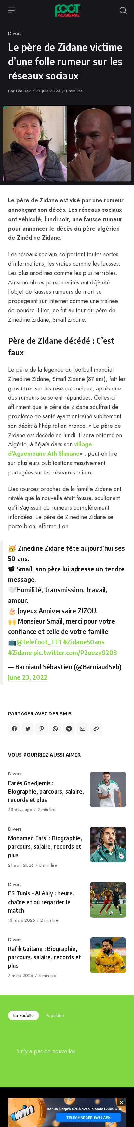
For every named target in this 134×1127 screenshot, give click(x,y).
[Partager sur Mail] (82, 729)
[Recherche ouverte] (122, 10)
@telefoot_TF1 (38, 642)
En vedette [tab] (23, 1015)
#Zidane (20, 652)
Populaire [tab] (55, 1015)
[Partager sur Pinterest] (41, 729)
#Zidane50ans (84, 642)
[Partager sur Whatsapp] (55, 729)
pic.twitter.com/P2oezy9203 (75, 652)
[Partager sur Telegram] (69, 729)
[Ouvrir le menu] (11, 10)
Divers (14, 33)
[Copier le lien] (96, 729)
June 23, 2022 (27, 677)
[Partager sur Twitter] (28, 729)
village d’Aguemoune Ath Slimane (50, 449)
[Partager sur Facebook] (14, 729)
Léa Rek (23, 91)
